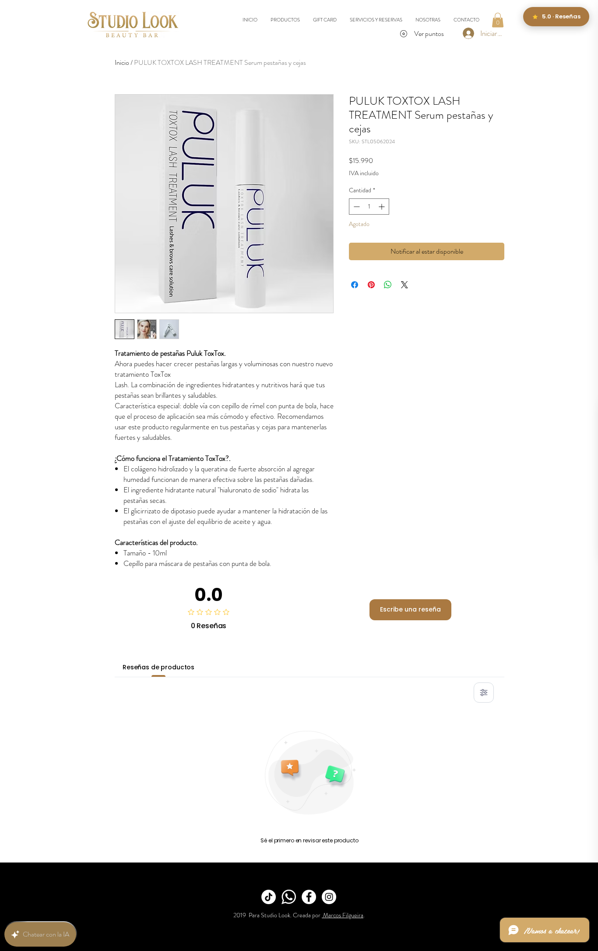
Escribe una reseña (410, 609)
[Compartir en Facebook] (354, 284)
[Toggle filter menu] (484, 692)
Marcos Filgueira (342, 915)
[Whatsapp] (288, 897)
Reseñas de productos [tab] (158, 667)
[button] (498, 20)
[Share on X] (404, 284)
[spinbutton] (369, 206)
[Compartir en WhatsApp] (388, 284)
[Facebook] (309, 897)
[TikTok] (268, 897)
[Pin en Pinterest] (371, 284)
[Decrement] (355, 206)
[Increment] (382, 206)
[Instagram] (329, 897)
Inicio (122, 62)
